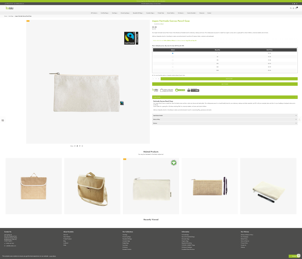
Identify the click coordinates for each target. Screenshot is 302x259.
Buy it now (225, 84)
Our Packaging (244, 237)
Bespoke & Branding (187, 243)
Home (5, 16)
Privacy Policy (244, 243)
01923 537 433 (9, 3)
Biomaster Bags (185, 239)
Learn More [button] (52, 256)
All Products (94, 13)
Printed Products (67, 239)
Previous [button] (2, 187)
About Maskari (66, 237)
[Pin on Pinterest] (80, 146)
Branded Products (127, 249)
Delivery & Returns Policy (247, 234)
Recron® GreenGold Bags (188, 237)
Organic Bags (185, 241)
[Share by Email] (82, 146)
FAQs (64, 245)
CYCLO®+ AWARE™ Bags (188, 245)
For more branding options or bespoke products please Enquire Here (169, 75)
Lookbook (65, 243)
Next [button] (299, 187)
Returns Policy (156, 119)
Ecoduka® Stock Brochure (188, 249)
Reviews (155, 123)
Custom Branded (191, 13)
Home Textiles (170, 13)
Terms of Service (245, 241)
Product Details (156, 97)
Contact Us (243, 245)
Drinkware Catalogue (187, 247)
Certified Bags (104, 13)
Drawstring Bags (125, 13)
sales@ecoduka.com (19, 3)
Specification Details (158, 115)
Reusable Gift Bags (138, 13)
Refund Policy (244, 239)
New (28, 21)
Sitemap (243, 247)
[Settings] (293, 8)
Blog (64, 241)
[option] (88, 82)
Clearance (201, 13)
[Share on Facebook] (75, 146)
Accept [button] (294, 256)
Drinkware (180, 13)
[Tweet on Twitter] (77, 146)
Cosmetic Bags (150, 13)
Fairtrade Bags (185, 234)
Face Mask (125, 245)
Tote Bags (114, 13)
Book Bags (11, 16)
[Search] (290, 8)
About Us (65, 234)
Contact (209, 13)
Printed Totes (161, 13)
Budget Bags (126, 243)
